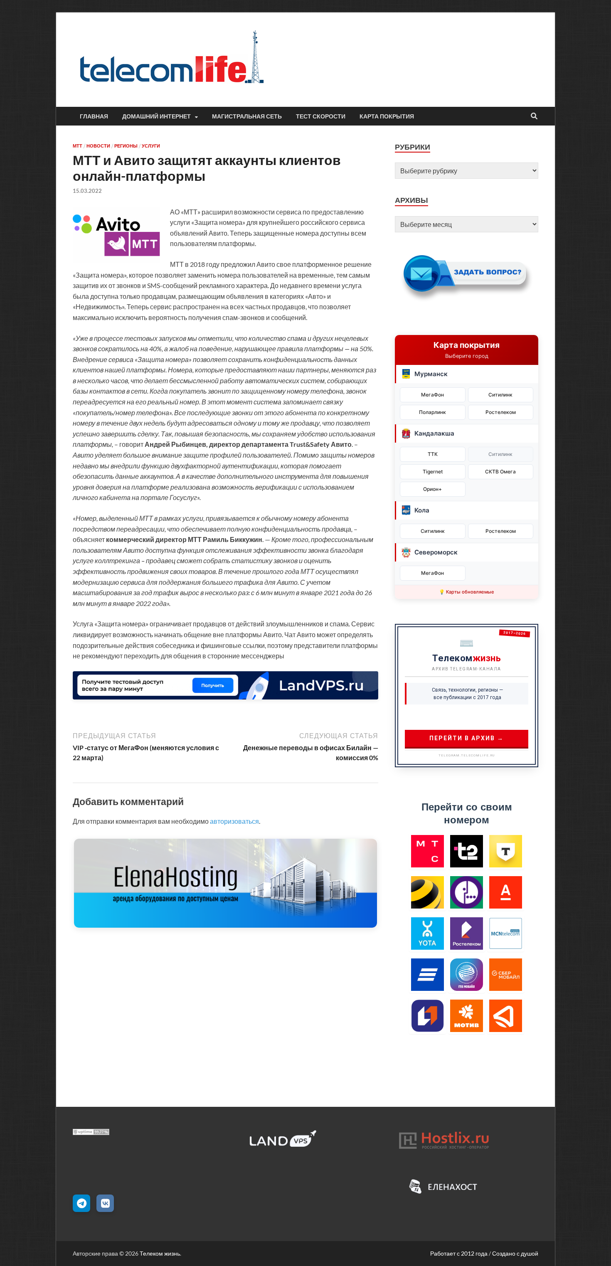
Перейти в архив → (466, 738)
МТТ (77, 146)
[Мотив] (466, 1015)
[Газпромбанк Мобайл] (466, 974)
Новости (98, 146)
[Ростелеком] (466, 933)
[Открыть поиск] (534, 116)
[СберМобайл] (505, 974)
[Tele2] (466, 851)
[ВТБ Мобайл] (427, 974)
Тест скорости (320, 116)
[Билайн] (427, 892)
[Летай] (505, 1015)
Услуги (151, 146)
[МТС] (427, 851)
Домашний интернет (156, 116)
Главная (94, 116)
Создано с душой (515, 1253)
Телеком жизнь (160, 1253)
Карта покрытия (387, 116)
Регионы (126, 146)
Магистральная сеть (247, 116)
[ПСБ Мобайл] (427, 1015)
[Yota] (427, 933)
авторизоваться (234, 821)
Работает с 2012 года (459, 1253)
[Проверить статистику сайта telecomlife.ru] (91, 1132)
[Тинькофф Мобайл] (505, 851)
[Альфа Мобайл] (505, 892)
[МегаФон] (466, 892)
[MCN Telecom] (505, 933)
